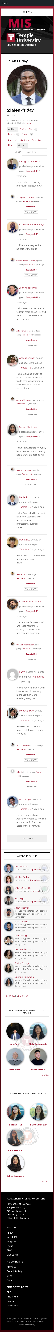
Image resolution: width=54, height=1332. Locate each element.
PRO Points (12, 1296)
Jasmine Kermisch (24, 949)
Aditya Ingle (25, 799)
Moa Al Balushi (26, 710)
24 (13, 996)
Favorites (36, 140)
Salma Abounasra (15, 1176)
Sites (32, 129)
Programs (12, 1241)
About (10, 1233)
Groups (27, 134)
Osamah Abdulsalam (30, 601)
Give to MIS (13, 1254)
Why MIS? (12, 1237)
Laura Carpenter (38, 1125)
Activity (12, 129)
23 (10, 996)
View (29, 123)
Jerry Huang (21, 935)
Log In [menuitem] (5, 3)
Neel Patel (15, 1044)
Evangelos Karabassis (30, 161)
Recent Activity (14, 1271)
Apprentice (35, 870)
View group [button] (31, 212)
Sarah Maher (15, 1070)
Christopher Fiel (22, 888)
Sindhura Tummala (24, 977)
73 (27, 996)
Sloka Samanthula (38, 1044)
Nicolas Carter (22, 877)
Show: (18, 152)
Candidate (34, 891)
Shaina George (22, 963)
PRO (9, 1292)
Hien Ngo (19, 898)
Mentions (24, 140)
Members (11, 1267)
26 (19, 996)
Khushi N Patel (15, 1150)
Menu (29, 12)
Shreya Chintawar (28, 427)
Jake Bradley (21, 866)
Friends (13, 134)
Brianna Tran (15, 1125)
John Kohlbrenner (28, 288)
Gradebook (12, 1305)
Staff (9, 1250)
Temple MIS (27, 24)
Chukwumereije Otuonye (31, 224)
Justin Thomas (22, 907)
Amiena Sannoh (27, 358)
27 (22, 996)
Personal (12, 140)
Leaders (11, 1301)
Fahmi (22, 672)
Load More (27, 838)
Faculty (10, 1246)
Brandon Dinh (38, 1070)
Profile (22, 129)
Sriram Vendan (22, 921)
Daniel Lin (24, 497)
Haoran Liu (24, 539)
